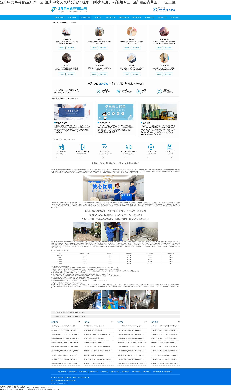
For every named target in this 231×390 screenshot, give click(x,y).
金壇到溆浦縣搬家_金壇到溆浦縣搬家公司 (94, 355)
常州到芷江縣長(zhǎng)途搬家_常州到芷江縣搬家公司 (164, 351)
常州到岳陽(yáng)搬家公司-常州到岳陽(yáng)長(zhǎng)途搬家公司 (65, 342)
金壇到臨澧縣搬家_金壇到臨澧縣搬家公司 (94, 338)
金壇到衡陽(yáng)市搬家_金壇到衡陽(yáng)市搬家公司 (97, 346)
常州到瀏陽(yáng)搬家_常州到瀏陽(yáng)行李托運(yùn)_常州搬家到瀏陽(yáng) (65, 326)
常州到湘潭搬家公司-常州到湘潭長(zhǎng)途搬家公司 (63, 359)
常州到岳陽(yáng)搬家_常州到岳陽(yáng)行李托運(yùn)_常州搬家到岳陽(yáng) (65, 363)
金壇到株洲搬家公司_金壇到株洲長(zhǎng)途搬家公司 (131, 355)
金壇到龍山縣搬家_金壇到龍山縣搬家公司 (94, 330)
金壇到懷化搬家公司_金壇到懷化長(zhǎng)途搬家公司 (131, 338)
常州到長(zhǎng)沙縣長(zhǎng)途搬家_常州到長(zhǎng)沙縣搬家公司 (165, 363)
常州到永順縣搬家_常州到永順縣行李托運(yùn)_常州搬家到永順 (65, 346)
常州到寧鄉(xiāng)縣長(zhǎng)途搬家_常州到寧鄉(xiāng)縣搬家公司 (165, 326)
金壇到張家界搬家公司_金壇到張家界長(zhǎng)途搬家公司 (132, 346)
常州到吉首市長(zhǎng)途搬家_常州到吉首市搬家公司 (164, 338)
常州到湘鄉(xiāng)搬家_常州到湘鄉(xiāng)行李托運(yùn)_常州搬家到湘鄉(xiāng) (65, 355)
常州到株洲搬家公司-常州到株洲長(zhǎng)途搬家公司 (63, 330)
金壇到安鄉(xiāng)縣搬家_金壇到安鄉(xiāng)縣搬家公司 (97, 359)
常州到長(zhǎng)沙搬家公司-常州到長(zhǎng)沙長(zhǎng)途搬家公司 (65, 338)
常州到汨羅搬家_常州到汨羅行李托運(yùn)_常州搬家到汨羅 (70, 316)
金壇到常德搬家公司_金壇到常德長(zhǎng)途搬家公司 (131, 359)
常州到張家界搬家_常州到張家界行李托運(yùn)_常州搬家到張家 (65, 351)
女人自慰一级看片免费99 (54, 389)
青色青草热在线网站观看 (42, 389)
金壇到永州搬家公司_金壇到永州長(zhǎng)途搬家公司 (131, 330)
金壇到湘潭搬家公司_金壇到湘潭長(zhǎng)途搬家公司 (131, 351)
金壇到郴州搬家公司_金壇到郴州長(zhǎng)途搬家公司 (131, 334)
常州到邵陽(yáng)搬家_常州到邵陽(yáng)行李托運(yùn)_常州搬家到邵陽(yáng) (65, 334)
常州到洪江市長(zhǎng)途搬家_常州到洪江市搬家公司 (164, 330)
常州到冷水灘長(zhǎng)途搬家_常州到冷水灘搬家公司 (164, 359)
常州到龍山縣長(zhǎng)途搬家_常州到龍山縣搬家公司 (164, 334)
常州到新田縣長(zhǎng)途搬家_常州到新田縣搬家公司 (164, 342)
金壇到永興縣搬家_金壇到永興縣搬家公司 (94, 363)
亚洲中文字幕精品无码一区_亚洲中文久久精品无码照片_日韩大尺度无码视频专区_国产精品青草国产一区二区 (88, 2)
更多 (78, 322)
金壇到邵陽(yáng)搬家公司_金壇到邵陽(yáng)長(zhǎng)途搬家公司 (132, 342)
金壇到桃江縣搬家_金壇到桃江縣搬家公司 (94, 326)
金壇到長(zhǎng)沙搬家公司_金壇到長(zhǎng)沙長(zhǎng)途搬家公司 (132, 363)
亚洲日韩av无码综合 (20, 389)
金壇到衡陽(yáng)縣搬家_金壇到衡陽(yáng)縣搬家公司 (97, 334)
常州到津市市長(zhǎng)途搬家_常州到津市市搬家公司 (164, 355)
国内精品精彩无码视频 (30, 389)
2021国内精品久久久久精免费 (7, 389)
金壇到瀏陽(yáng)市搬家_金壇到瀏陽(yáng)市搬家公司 (97, 351)
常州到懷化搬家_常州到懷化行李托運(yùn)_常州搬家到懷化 (70, 312)
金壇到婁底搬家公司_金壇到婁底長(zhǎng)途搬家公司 (131, 326)
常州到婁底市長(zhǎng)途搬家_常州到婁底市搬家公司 (164, 346)
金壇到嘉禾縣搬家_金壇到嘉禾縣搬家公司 (94, 342)
